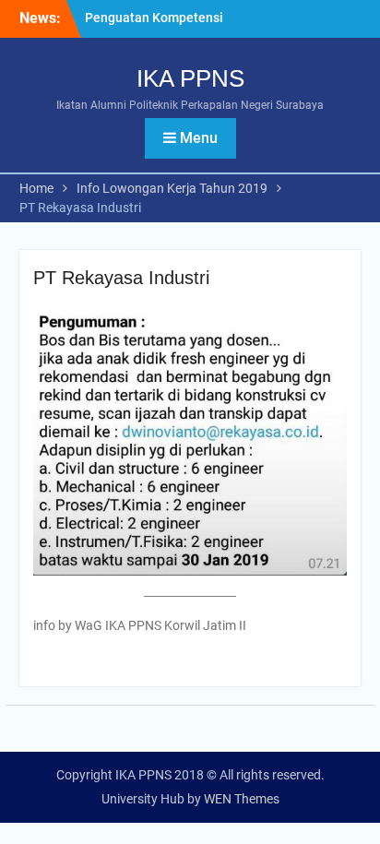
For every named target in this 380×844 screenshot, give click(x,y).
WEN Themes (241, 798)
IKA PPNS (190, 78)
